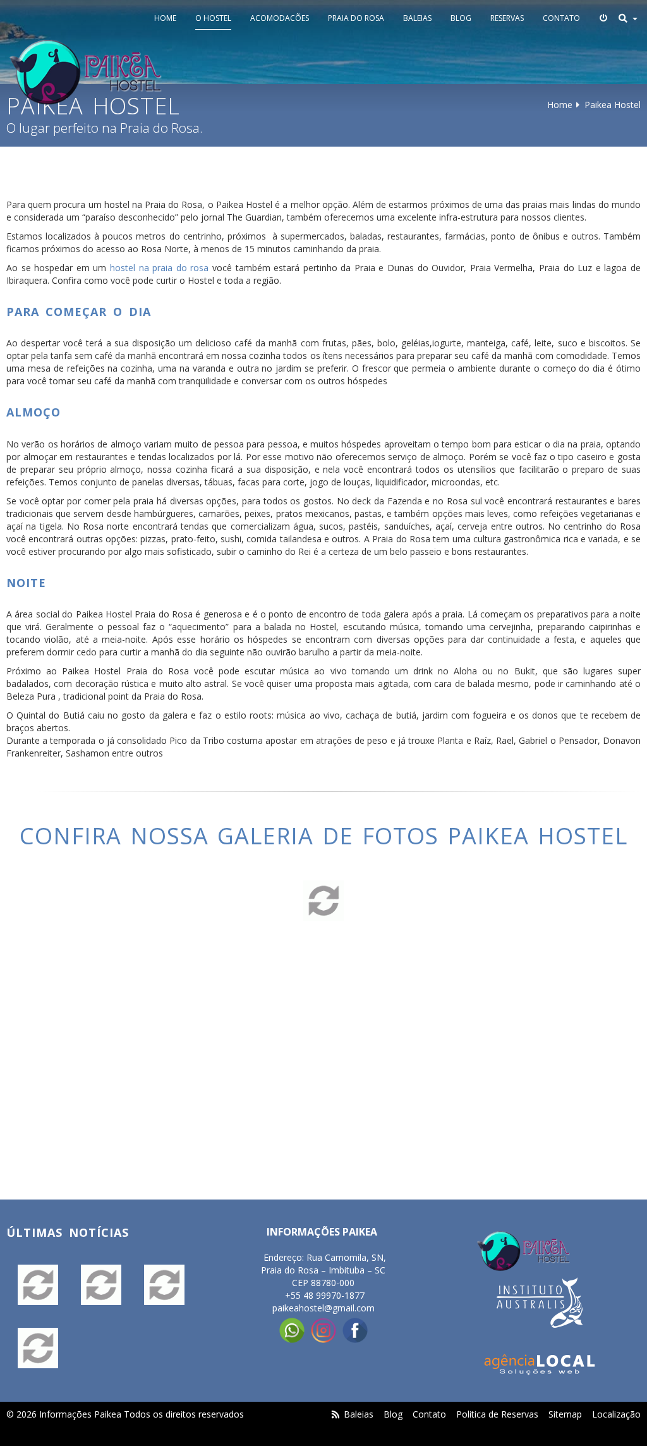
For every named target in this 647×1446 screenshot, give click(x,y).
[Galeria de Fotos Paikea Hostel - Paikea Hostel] (37, 1284)
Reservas (507, 18)
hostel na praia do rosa (159, 268)
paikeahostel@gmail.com (323, 1308)
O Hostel (213, 18)
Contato (561, 18)
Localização (616, 1414)
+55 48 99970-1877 (325, 1295)
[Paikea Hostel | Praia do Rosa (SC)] (85, 72)
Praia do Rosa (356, 18)
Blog (460, 18)
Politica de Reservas (497, 1414)
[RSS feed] (336, 1414)
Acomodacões (279, 18)
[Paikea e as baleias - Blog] (101, 1284)
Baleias (417, 18)
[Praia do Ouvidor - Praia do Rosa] (37, 1348)
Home (165, 18)
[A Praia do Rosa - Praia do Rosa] (164, 1284)
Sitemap (565, 1414)
